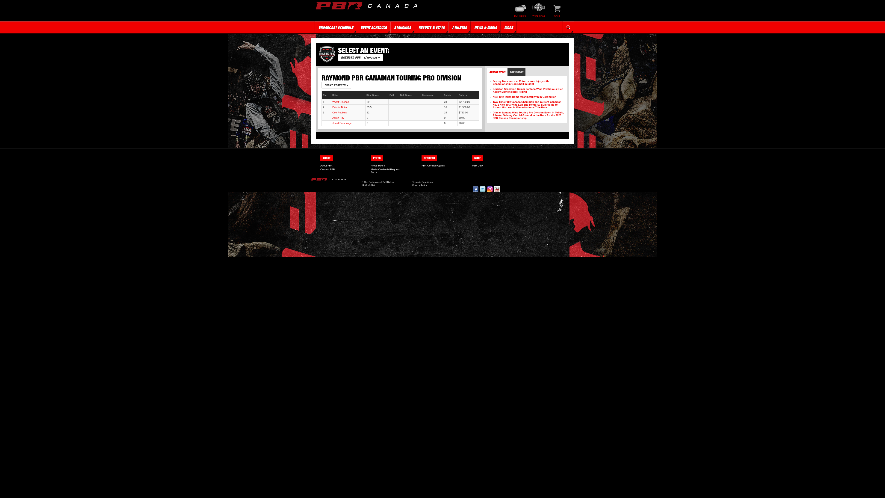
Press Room (378, 165)
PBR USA (477, 165)
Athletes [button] (459, 27)
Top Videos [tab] (516, 72)
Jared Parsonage (342, 123)
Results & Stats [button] (432, 27)
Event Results (335, 85)
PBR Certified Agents (433, 165)
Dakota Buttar (340, 107)
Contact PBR (327, 169)
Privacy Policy (419, 185)
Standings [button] (402, 27)
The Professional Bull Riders (379, 182)
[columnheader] (326, 95)
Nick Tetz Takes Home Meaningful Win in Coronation (524, 96)
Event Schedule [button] (374, 27)
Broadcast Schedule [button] (336, 27)
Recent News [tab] (497, 72)
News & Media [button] (485, 27)
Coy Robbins (339, 112)
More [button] (508, 27)
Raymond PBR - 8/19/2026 (359, 57)
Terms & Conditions (422, 182)
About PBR (326, 165)
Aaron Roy (338, 117)
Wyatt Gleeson (340, 102)
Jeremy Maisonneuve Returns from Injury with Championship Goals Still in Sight (521, 82)
